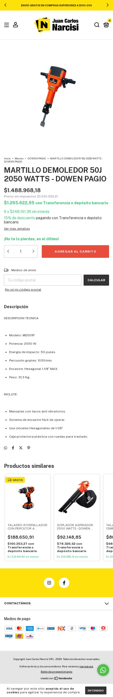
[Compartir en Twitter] (21, 448)
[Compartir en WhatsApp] (5, 448)
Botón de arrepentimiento (56, 671)
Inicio (7, 158)
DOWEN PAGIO (37, 158)
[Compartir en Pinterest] (28, 448)
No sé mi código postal (23, 289)
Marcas (19, 158)
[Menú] (7, 25)
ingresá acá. (86, 666)
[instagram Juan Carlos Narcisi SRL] (49, 583)
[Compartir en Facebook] (13, 448)
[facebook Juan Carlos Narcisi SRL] (64, 583)
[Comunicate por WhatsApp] (103, 670)
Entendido (96, 690)
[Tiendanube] (56, 679)
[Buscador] (97, 25)
